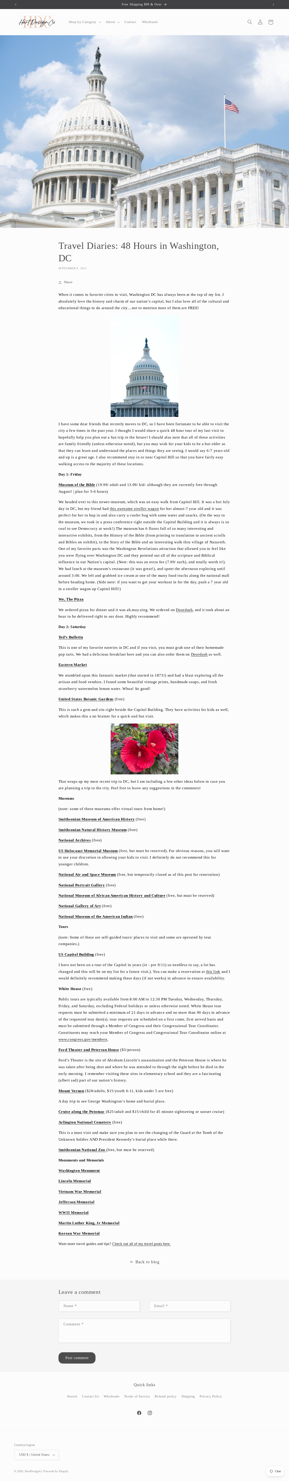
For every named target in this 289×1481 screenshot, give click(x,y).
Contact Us (90, 1396)
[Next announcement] (273, 4)
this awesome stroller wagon (134, 509)
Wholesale (112, 1396)
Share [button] (68, 282)
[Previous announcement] (16, 4)
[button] (84, 22)
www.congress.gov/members (82, 1039)
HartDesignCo (33, 1471)
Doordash (184, 610)
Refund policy (166, 1396)
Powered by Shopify (55, 1471)
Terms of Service (137, 1396)
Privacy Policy (211, 1396)
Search (72, 1396)
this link (213, 971)
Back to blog (147, 1261)
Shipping (188, 1396)
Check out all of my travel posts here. (141, 1244)
